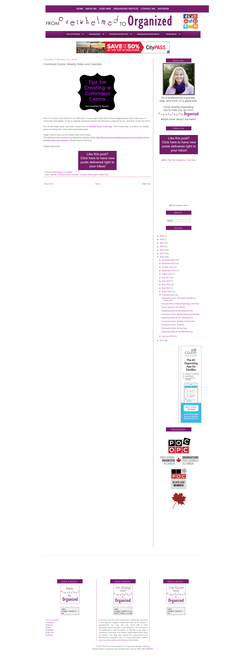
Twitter (48, 627)
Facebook (49, 622)
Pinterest (49, 625)
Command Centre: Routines (172, 325)
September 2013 (169, 270)
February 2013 (168, 295)
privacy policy (111, 640)
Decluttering (73, 34)
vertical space (93, 175)
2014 (162, 253)
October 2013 (168, 267)
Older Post (146, 184)
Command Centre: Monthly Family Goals (177, 321)
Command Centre (64, 175)
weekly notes (104, 175)
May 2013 (166, 284)
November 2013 (169, 263)
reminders (75, 175)
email (123, 632)
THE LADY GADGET (145, 649)
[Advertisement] (179, 184)
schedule (83, 175)
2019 (162, 236)
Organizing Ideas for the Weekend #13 (177, 318)
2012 (162, 340)
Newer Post (48, 184)
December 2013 (169, 260)
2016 (162, 246)
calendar (53, 175)
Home (97, 184)
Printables (171, 34)
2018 (162, 239)
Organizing (94, 34)
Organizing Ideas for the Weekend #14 (177, 311)
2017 (162, 243)
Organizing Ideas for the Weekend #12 (177, 332)
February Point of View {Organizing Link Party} (180, 304)
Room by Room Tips (119, 34)
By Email (49, 635)
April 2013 (166, 288)
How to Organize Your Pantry (173, 307)
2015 (162, 250)
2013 (162, 257)
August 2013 (167, 274)
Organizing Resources (148, 34)
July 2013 (166, 277)
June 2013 (166, 281)
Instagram (49, 630)
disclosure (125, 640)
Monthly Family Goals (98, 126)
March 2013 (167, 291)
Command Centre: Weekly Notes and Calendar (180, 314)
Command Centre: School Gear (174, 328)
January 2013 (168, 336)
